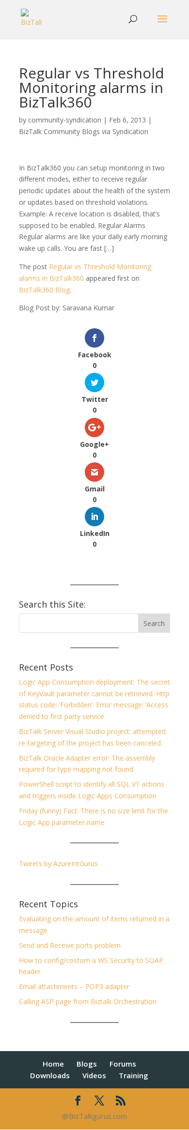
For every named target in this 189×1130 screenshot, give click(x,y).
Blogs (87, 1064)
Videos (94, 1075)
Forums (123, 1064)
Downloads (50, 1075)
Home (53, 1064)
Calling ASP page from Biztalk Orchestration (88, 1001)
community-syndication (64, 119)
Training (133, 1075)
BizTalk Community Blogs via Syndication (83, 131)
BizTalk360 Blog (44, 289)
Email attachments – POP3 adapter (74, 986)
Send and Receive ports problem (70, 945)
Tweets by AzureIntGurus (58, 863)
